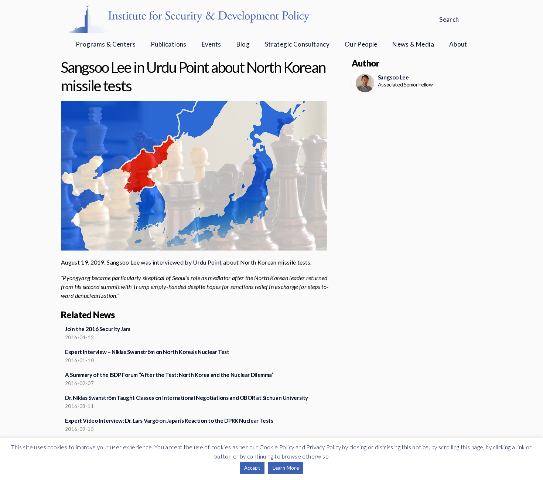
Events (211, 44)
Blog (243, 44)
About (458, 44)
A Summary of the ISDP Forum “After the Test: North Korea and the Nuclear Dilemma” (169, 374)
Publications (169, 44)
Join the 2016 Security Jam (97, 329)
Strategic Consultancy (297, 44)
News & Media (413, 44)
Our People (361, 44)
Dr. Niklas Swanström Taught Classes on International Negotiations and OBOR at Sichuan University (186, 397)
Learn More (286, 468)
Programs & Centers (106, 44)
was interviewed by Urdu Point (181, 262)
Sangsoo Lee (393, 77)
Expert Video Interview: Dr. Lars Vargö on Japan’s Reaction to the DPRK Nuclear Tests (169, 420)
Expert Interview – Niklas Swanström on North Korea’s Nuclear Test (147, 351)
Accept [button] (252, 468)
